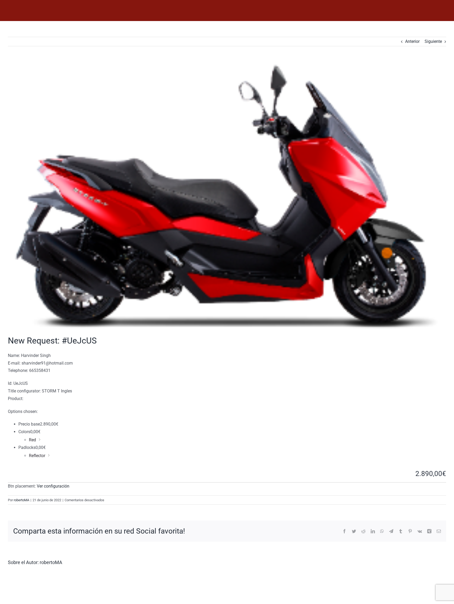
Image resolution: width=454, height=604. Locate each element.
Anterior (412, 41)
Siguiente (433, 41)
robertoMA (21, 500)
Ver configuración (53, 486)
